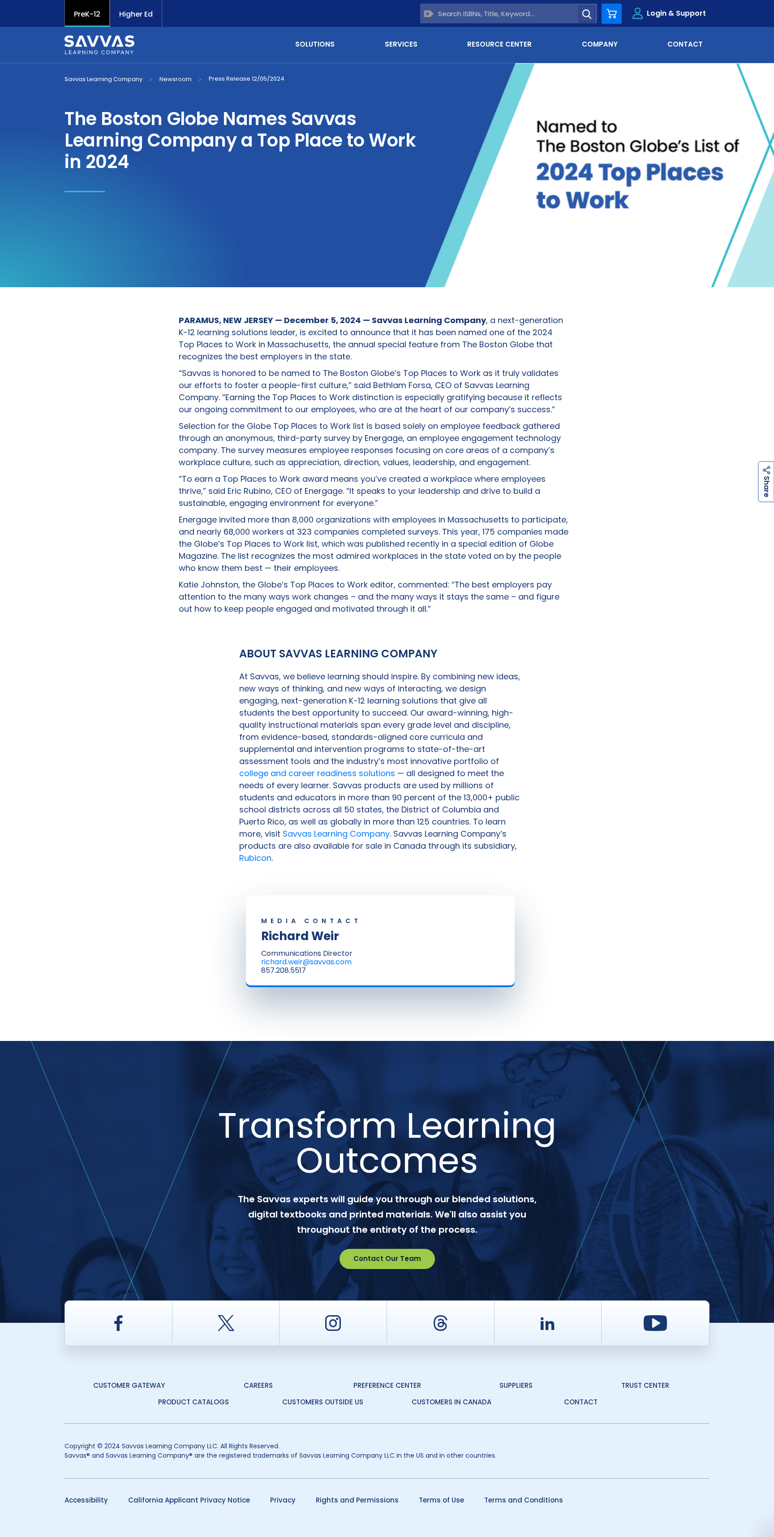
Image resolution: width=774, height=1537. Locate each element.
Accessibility (86, 1500)
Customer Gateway (129, 1385)
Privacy (283, 1500)
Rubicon (255, 857)
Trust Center (645, 1385)
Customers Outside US (322, 1402)
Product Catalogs (193, 1402)
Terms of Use (441, 1500)
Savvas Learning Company (103, 79)
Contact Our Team (387, 1258)
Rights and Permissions (357, 1500)
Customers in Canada (451, 1402)
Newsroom (175, 79)
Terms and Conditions (523, 1500)
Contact (581, 1402)
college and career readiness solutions (317, 773)
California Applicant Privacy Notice (189, 1500)
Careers (258, 1385)
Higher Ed (136, 14)
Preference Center (387, 1385)
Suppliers (516, 1385)
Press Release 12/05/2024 (246, 78)
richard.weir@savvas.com (306, 962)
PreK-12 (87, 14)
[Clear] (429, 14)
